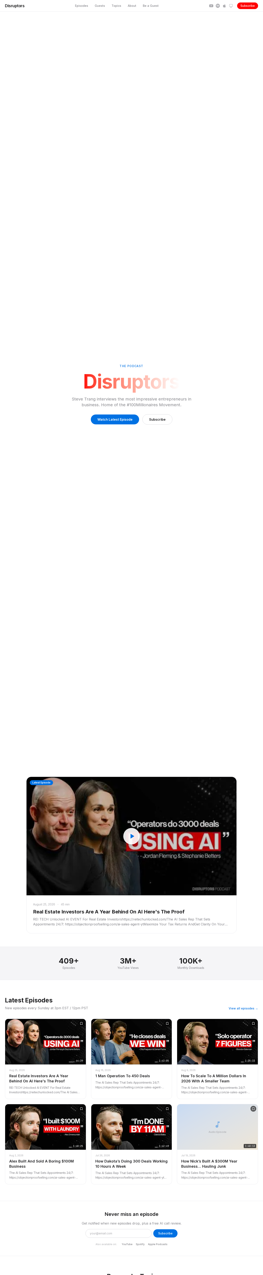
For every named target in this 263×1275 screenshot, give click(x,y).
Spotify (140, 1244)
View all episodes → (243, 1008)
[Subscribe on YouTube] (211, 6)
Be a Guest (151, 5)
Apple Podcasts (157, 1244)
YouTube (127, 1244)
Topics (116, 5)
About (132, 5)
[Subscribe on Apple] (224, 6)
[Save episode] (81, 1023)
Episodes (81, 5)
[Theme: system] (231, 6)
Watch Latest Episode (115, 419)
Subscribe (247, 5)
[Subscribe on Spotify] (218, 6)
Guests (100, 5)
